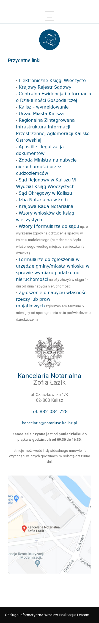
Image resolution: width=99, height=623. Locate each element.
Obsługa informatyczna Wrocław (31, 615)
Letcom (83, 615)
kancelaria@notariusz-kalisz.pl (49, 423)
